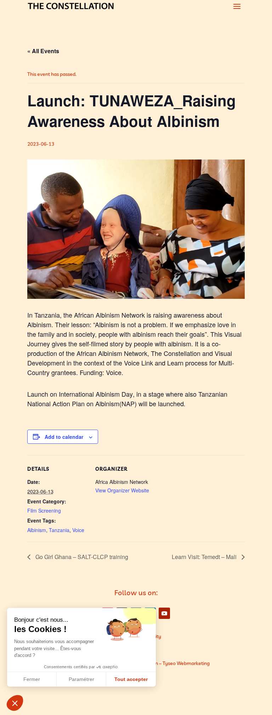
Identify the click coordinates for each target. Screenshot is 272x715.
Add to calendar (64, 436)
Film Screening (44, 510)
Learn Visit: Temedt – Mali (205, 557)
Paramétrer (81, 679)
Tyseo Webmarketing (186, 663)
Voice (78, 530)
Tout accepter (131, 679)
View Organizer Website (122, 490)
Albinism (36, 530)
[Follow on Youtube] (164, 613)
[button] (14, 702)
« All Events (43, 51)
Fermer (31, 679)
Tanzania (59, 530)
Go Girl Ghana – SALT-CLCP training (81, 557)
